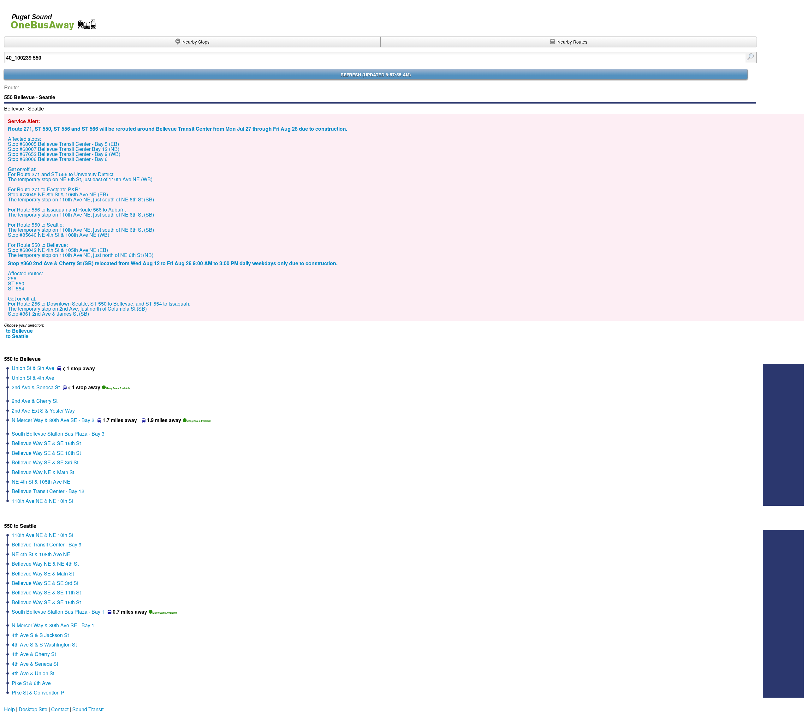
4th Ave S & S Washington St (44, 644)
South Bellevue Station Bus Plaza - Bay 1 (58, 611)
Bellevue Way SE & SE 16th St (46, 443)
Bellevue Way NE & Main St (43, 472)
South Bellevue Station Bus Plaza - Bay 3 (58, 433)
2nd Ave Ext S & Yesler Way (43, 410)
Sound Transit (88, 709)
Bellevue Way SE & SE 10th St (46, 452)
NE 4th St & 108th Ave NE (41, 554)
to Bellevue (19, 330)
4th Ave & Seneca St (35, 663)
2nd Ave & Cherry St (34, 400)
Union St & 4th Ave (33, 377)
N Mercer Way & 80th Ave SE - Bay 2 (53, 420)
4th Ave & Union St (33, 673)
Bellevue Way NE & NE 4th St (45, 563)
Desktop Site (33, 709)
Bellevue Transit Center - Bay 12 (48, 491)
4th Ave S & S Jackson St (40, 635)
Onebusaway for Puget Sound (50, 19)
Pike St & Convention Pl (39, 692)
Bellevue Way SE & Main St (43, 573)
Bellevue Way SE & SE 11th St (46, 592)
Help (9, 709)
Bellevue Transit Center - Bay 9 (46, 544)
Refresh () (376, 75)
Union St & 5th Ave (33, 368)
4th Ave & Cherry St (34, 654)
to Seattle (17, 336)
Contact (59, 709)
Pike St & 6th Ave (31, 683)
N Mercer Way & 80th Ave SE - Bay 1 (53, 625)
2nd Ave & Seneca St (36, 387)
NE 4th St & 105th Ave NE (41, 481)
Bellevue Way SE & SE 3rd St (45, 462)
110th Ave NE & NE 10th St (42, 500)
